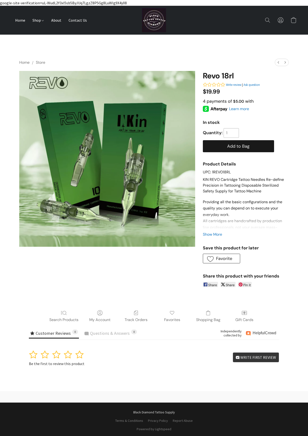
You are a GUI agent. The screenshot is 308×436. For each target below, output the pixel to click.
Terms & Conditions (129, 420)
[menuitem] (278, 62)
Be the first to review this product (56, 363)
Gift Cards (244, 319)
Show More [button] (212, 234)
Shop (37, 20)
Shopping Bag (208, 319)
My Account (99, 319)
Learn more (239, 108)
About (56, 20)
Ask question (252, 85)
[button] (154, 20)
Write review (233, 85)
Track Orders (136, 319)
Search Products (63, 319)
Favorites (172, 319)
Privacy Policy (158, 420)
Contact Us (78, 20)
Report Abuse (183, 420)
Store (40, 62)
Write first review (258, 357)
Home (20, 20)
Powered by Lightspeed (154, 429)
